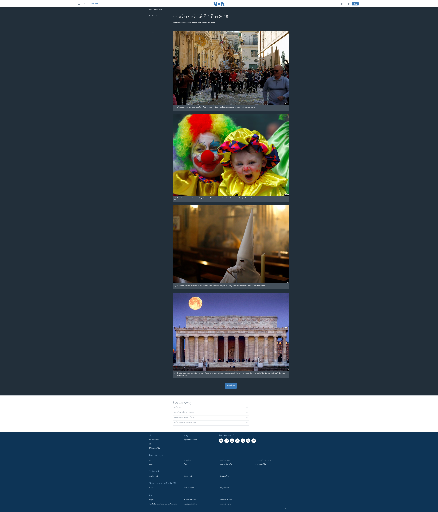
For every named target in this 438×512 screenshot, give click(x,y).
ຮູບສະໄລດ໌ (94, 4)
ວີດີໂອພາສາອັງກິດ (154, 448)
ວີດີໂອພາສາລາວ (154, 439)
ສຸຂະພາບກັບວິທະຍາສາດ (263, 460)
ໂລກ (185, 464)
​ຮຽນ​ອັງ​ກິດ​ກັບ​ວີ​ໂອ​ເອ (190, 504)
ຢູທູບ (150, 444)
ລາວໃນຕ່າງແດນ (225, 460)
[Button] (152, 33)
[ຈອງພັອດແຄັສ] (253, 440)
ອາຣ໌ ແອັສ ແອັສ (189, 488)
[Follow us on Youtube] (226, 440)
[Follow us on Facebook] (221, 440)
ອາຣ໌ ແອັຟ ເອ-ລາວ (226, 500)
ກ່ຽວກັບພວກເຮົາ (154, 476)
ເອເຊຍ (151, 464)
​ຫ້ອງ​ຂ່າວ (152, 500)
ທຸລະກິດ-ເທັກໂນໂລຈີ (226, 464)
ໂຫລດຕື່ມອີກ (230, 385)
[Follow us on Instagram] (232, 440)
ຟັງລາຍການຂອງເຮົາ (190, 439)
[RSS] (243, 440)
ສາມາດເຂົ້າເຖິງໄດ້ (225, 504)
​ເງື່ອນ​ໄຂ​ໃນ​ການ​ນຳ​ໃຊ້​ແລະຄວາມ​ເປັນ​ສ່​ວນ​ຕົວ (163, 504)
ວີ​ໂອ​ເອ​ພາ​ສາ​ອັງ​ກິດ (190, 500)
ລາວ (150, 460)
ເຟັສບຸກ (151, 488)
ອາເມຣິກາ (187, 460)
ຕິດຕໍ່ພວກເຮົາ (188, 476)
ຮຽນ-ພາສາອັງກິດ (261, 464)
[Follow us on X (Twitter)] (237, 440)
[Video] (348, 4)
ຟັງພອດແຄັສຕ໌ (224, 476)
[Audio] (341, 4)
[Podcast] (248, 440)
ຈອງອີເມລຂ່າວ (224, 488)
